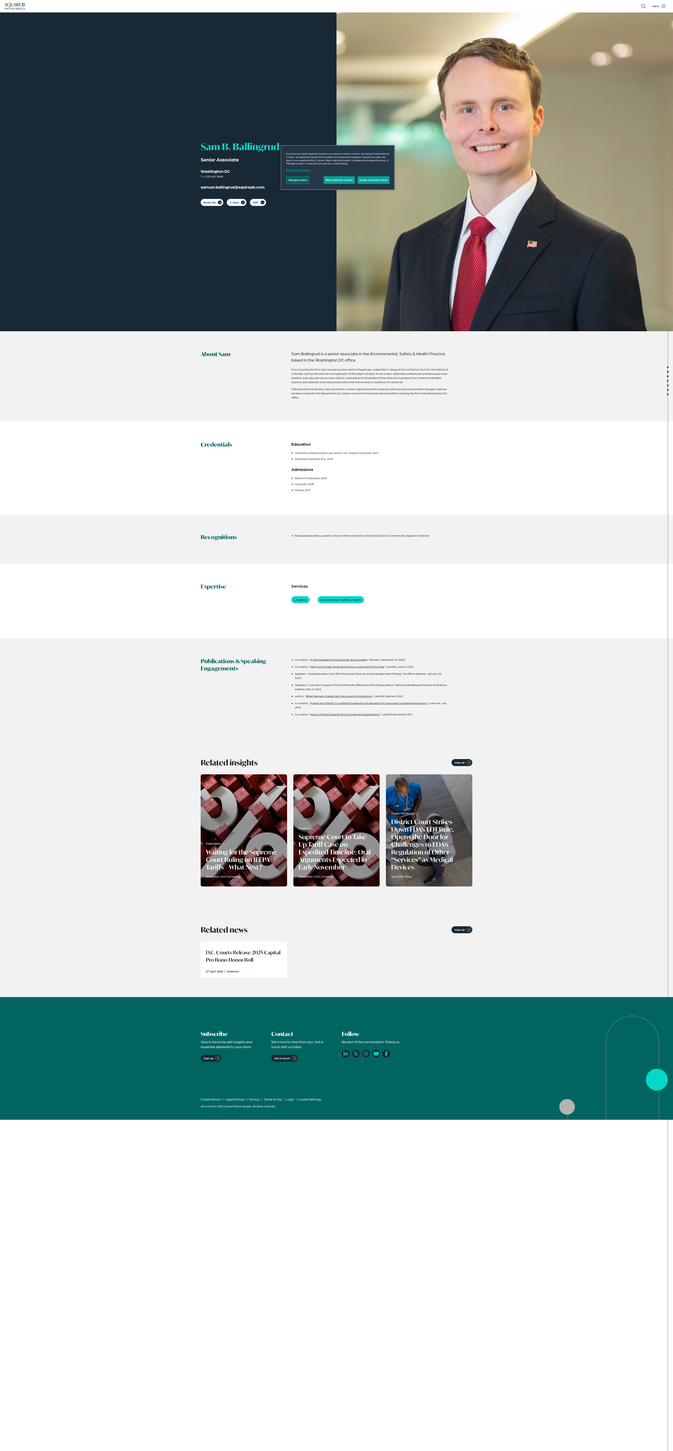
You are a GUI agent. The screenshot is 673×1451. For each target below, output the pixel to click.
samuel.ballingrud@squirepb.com (233, 187)
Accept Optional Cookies (373, 179)
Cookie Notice (211, 1099)
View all (459, 762)
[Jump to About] (668, 367)
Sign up (208, 1058)
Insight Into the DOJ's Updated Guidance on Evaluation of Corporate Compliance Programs (368, 703)
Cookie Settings (309, 1099)
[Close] (390, 149)
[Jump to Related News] (668, 394)
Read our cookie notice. (298, 170)
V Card (234, 202)
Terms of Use (273, 1099)
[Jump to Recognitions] (668, 376)
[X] (356, 1054)
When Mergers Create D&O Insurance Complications (339, 696)
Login (290, 1099)
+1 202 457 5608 (213, 176)
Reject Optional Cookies (339, 179)
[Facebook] (386, 1054)
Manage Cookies (298, 179)
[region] (338, 167)
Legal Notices (235, 1099)
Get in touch (282, 1058)
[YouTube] (376, 1054)
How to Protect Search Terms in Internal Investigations (344, 714)
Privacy (254, 1099)
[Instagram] (366, 1054)
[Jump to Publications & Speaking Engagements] (668, 385)
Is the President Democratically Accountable (338, 659)
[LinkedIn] (345, 1054)
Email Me (210, 202)
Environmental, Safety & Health (340, 600)
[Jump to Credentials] (668, 372)
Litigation (300, 600)
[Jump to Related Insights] (668, 390)
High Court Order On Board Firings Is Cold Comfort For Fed (347, 666)
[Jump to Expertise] (668, 381)
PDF (255, 202)
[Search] (643, 6)
